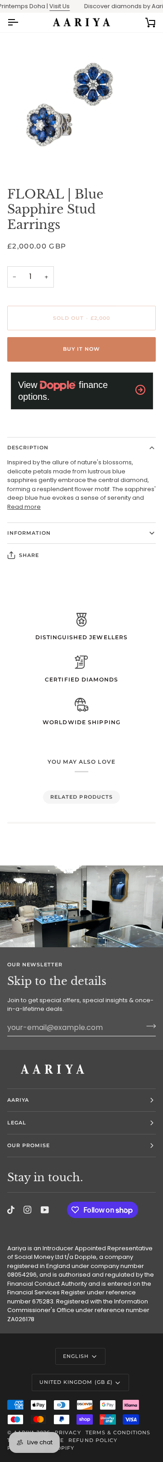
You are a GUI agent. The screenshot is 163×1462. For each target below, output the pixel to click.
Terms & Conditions (118, 1432)
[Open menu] (20, 22)
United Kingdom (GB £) (76, 1382)
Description (27, 447)
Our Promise (28, 1145)
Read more (24, 506)
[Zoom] (17, 156)
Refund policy (92, 1440)
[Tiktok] (10, 1210)
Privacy (68, 1432)
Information (29, 533)
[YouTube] (45, 1210)
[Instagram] (28, 1210)
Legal (16, 1122)
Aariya (18, 1100)
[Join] (148, 1026)
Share (29, 555)
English (76, 1356)
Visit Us (52, 6)
